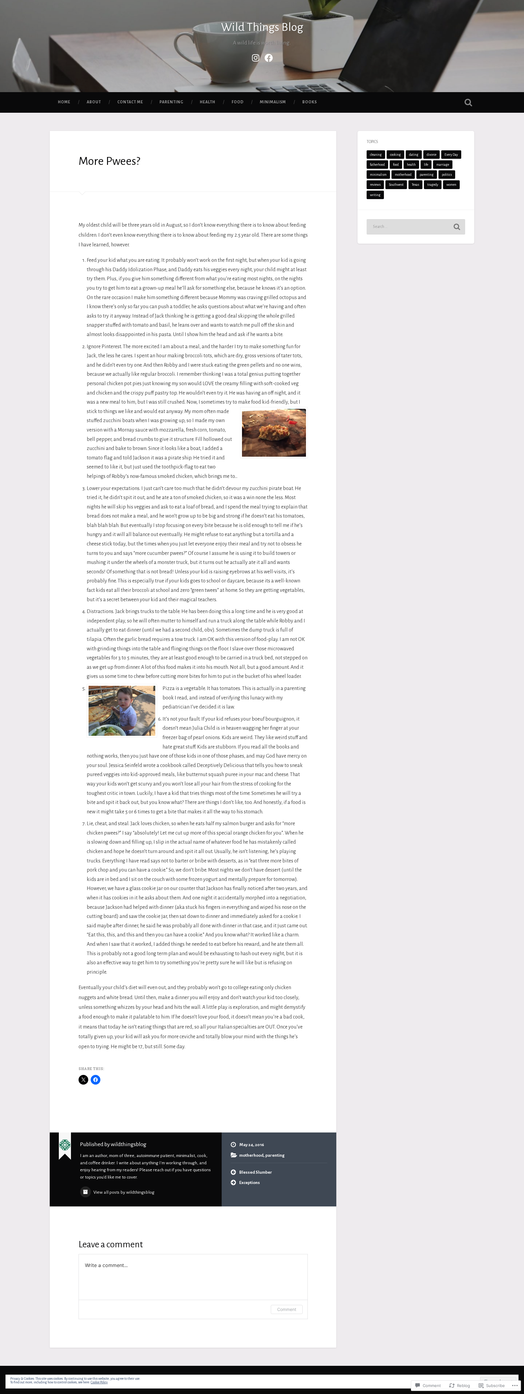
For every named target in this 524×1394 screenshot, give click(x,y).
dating (413, 154)
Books (309, 102)
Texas (415, 184)
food (238, 102)
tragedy (432, 184)
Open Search (468, 102)
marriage (442, 164)
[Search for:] (416, 227)
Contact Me (130, 102)
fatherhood (377, 164)
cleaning (376, 154)
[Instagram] (255, 57)
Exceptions (249, 1182)
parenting (171, 102)
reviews (375, 184)
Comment (286, 1309)
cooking (395, 154)
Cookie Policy (99, 1382)
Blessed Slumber (255, 1172)
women (451, 184)
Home (64, 102)
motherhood (251, 1155)
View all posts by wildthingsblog (123, 1192)
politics (447, 174)
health (207, 102)
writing (375, 195)
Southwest (396, 184)
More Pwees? (109, 161)
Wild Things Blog (262, 27)
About (94, 102)
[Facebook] (269, 57)
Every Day (451, 154)
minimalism (273, 102)
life (426, 164)
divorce (431, 154)
